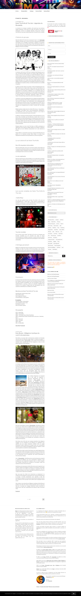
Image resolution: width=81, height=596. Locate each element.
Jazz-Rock (55, 233)
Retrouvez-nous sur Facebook (54, 586)
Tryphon (55, 278)
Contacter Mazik (39, 11)
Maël (53, 568)
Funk (58, 227)
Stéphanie (63, 560)
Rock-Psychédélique (51, 247)
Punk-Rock (50, 241)
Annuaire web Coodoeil (44, 586)
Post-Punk (50, 237)
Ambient (57, 219)
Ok (73, 593)
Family (53, 290)
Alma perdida (27, 340)
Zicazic (27, 402)
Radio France (25, 391)
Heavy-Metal (61, 229)
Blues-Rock (54, 221)
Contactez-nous (50, 267)
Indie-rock (57, 231)
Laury (51, 565)
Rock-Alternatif (56, 243)
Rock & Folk (36, 394)
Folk (60, 225)
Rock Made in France (21, 397)
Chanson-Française (51, 223)
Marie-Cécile (49, 560)
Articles (16, 11)
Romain (37, 561)
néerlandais (42, 39)
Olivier (48, 297)
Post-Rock (55, 237)
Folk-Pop (49, 227)
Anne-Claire (54, 556)
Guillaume (57, 565)
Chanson (58, 221)
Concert (57, 223)
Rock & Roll (50, 243)
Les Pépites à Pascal (50, 532)
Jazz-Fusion (50, 233)
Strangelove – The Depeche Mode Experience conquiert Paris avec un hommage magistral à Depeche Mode (55, 125)
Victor (43, 565)
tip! (51, 31)
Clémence (56, 560)
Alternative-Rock (51, 219)
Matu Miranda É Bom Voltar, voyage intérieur (55, 196)
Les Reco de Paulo (61, 538)
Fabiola (59, 560)
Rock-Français (50, 245)
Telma (44, 556)
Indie (53, 231)
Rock (58, 241)
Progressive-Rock (51, 239)
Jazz (61, 231)
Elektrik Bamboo (38, 389)
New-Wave (61, 233)
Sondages (31, 11)
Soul (62, 247)
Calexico (37, 371)
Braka (48, 276)
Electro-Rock (56, 225)
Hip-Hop (49, 231)
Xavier (44, 549)
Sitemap (37, 586)
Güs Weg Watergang (55, 274)
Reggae (54, 241)
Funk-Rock (62, 227)
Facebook (23, 325)
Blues (49, 221)
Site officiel (18, 325)
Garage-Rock (50, 229)
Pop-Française (53, 235)
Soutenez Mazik (47, 11)
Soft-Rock (58, 247)
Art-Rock (61, 219)
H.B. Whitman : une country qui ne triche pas (55, 75)
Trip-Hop (49, 249)
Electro (62, 223)
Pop (48, 235)
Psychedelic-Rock (59, 239)
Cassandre (44, 570)
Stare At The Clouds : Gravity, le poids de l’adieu (55, 63)
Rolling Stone (37, 398)
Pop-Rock (59, 235)
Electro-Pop (50, 225)
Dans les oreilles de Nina (48, 547)
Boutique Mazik (24, 11)
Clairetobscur (36, 382)
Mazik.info (50, 580)
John (53, 549)
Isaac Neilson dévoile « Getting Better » (54, 185)
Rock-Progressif (57, 245)
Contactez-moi (49, 577)
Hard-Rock (56, 229)
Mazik (19, 4)
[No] (79, 593)
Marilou (37, 568)
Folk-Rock (54, 227)
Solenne (47, 549)
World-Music (55, 249)
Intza (53, 560)
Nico (53, 565)
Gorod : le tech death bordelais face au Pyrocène (55, 86)
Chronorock (38, 527)
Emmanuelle (47, 565)
